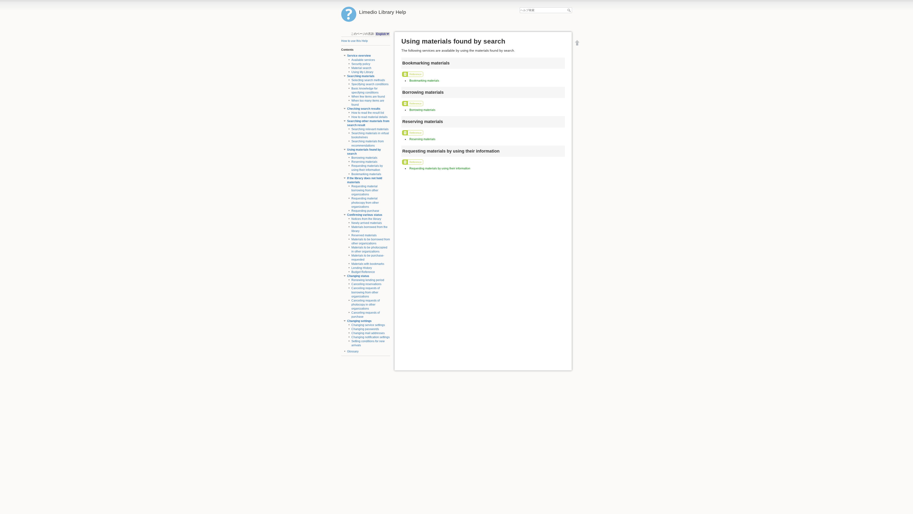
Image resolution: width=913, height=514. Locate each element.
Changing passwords (365, 329)
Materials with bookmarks (367, 264)
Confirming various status (364, 215)
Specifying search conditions (370, 84)
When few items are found (368, 96)
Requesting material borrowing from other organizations (364, 190)
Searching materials (360, 76)
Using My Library (362, 72)
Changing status (358, 276)
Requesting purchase (365, 211)
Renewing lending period (367, 280)
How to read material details (369, 117)
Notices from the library (366, 219)
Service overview (359, 55)
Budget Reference (363, 272)
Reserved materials (364, 235)
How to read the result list (367, 112)
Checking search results (363, 108)
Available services (363, 60)
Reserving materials (364, 161)
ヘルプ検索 (569, 10)
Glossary (353, 351)
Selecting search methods (368, 80)
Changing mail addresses (368, 333)
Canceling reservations (366, 284)
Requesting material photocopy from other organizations (365, 202)
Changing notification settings (370, 337)
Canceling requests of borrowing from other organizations (365, 292)
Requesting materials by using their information (439, 168)
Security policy (360, 64)
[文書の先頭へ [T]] (577, 42)
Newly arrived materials (366, 223)
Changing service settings (368, 325)
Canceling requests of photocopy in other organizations (365, 304)
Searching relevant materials (370, 129)
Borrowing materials (364, 157)
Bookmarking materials (366, 174)
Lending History (361, 268)
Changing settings (359, 321)
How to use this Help (354, 41)
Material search (361, 68)
